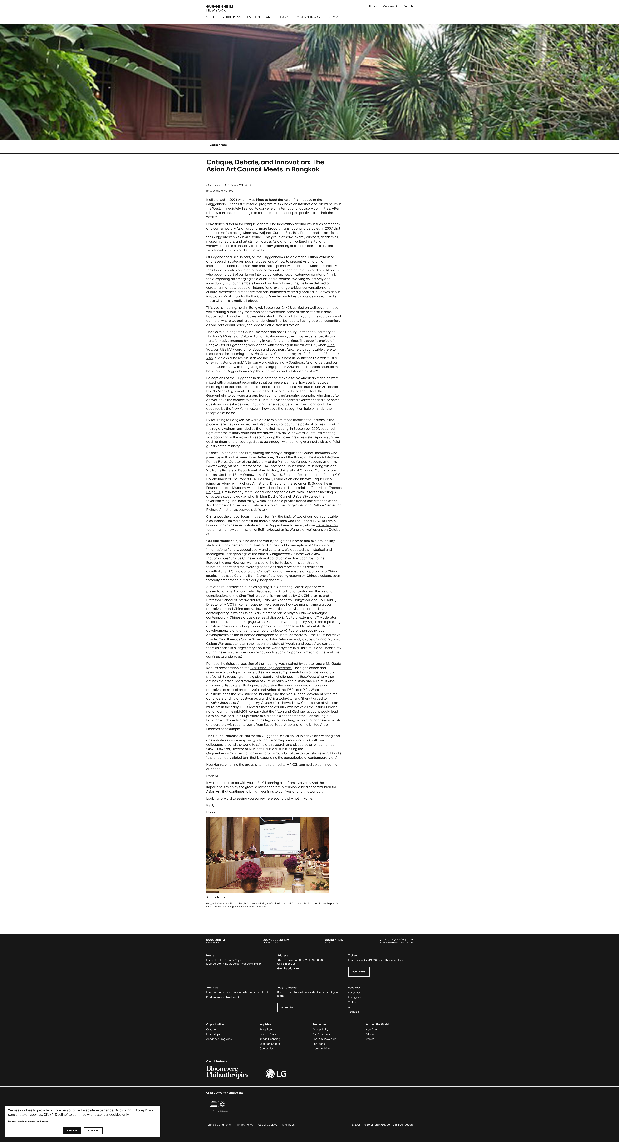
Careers (211, 1029)
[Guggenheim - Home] (219, 8)
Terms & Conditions (218, 1124)
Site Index (288, 1124)
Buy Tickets (358, 971)
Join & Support (309, 17)
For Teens (319, 1043)
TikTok (352, 1002)
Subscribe (287, 1007)
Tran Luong (307, 404)
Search (408, 6)
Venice (370, 1039)
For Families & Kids (324, 1039)
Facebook (354, 992)
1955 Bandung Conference (271, 668)
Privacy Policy (244, 1124)
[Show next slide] (224, 897)
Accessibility (320, 1029)
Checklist (213, 185)
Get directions (286, 968)
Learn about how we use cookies (26, 1121)
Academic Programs (219, 1039)
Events (253, 17)
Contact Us (267, 1048)
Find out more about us (221, 997)
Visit (210, 17)
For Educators (321, 1034)
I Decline (93, 1130)
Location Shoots (270, 1043)
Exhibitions (230, 17)
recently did (298, 639)
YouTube (353, 1011)
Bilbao (370, 1034)
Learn (283, 17)
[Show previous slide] (208, 897)
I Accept (72, 1130)
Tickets (373, 6)
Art (269, 17)
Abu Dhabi (372, 1029)
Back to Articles (218, 145)
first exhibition (327, 525)
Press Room (267, 1029)
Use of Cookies (267, 1124)
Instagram (354, 997)
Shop (333, 17)
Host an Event (268, 1034)
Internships (213, 1034)
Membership (390, 6)
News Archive (321, 1048)
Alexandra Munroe (221, 190)
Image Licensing (270, 1039)
